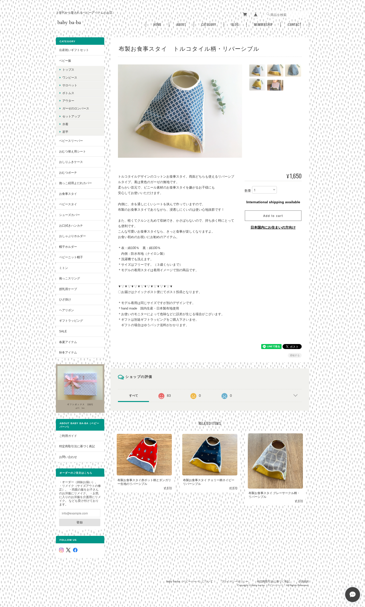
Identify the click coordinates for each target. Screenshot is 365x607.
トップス (68, 69)
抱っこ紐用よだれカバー (75, 183)
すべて (133, 395)
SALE (63, 331)
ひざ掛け (65, 299)
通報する (295, 355)
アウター (68, 100)
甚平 (65, 131)
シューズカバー (69, 214)
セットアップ (71, 116)
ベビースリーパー (71, 140)
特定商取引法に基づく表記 (77, 446)
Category (208, 24)
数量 (248, 191)
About (181, 24)
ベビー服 (65, 60)
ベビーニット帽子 (71, 257)
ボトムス (68, 93)
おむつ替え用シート (72, 151)
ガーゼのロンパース (75, 108)
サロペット (69, 85)
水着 (65, 124)
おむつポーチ (68, 172)
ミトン (63, 267)
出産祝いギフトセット (74, 49)
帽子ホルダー (68, 246)
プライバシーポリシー (235, 581)
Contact (294, 24)
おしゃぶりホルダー (72, 236)
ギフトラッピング (71, 320)
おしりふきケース (71, 161)
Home (157, 24)
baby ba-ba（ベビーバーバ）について (189, 581)
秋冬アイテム (68, 352)
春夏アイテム (68, 342)
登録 (79, 522)
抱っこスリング (69, 278)
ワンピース (69, 77)
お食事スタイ (68, 193)
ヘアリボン (66, 310)
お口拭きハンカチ (71, 225)
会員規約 (303, 581)
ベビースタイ (68, 204)
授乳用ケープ (68, 289)
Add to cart (273, 215)
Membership (263, 24)
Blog (235, 24)
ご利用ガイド (68, 435)
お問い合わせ (68, 456)
